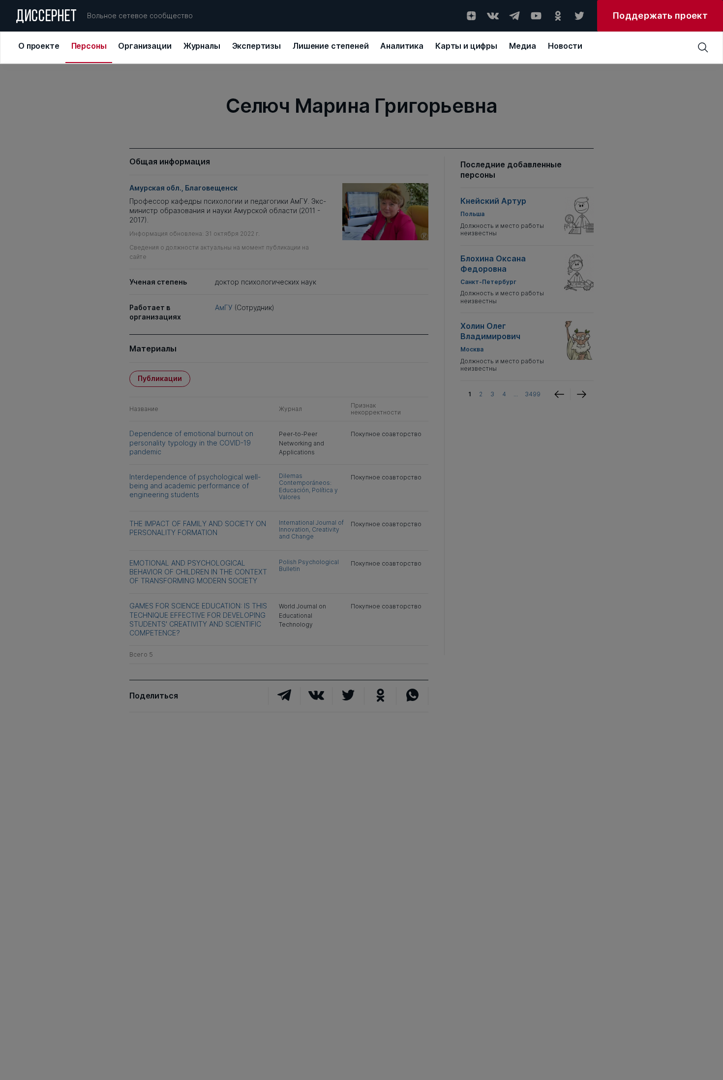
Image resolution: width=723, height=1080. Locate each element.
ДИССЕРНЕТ (46, 17)
